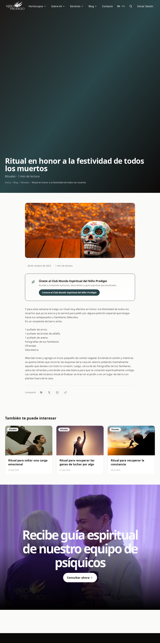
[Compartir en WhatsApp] (57, 392)
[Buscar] (130, 6)
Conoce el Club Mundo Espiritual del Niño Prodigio (69, 292)
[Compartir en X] (49, 392)
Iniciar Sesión (145, 6)
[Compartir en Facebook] (41, 392)
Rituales (25, 182)
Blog (91, 6)
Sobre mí (56, 6)
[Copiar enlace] (65, 392)
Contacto (107, 6)
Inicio (8, 182)
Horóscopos (36, 6)
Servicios (75, 6)
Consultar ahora (78, 577)
